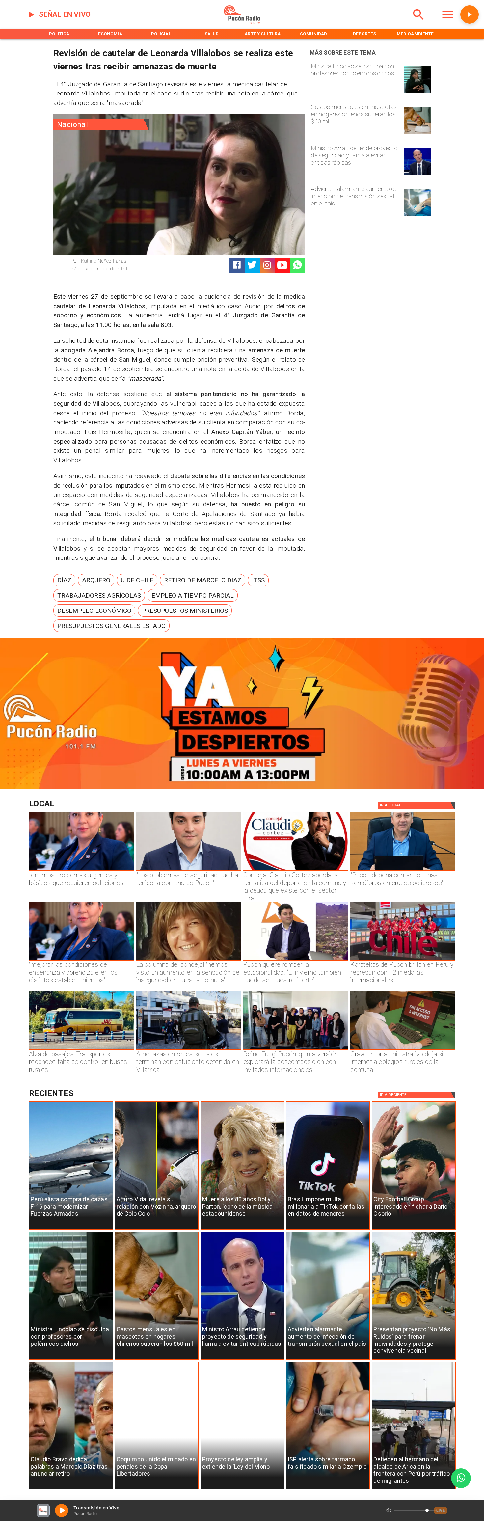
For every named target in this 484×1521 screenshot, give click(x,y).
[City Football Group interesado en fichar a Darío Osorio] (413, 1229)
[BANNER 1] (242, 787)
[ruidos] (413, 1359)
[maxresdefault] (295, 960)
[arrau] (417, 174)
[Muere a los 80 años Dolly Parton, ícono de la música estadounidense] (242, 1229)
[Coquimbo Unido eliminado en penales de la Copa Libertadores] (157, 1489)
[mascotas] (417, 133)
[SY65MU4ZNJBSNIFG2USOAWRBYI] (188, 1049)
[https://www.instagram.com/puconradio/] (267, 265)
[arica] (413, 1489)
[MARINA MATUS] (81, 870)
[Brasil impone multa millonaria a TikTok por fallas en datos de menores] (328, 1229)
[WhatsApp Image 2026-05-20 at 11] (188, 960)
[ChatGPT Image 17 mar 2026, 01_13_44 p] (402, 1049)
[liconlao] (417, 92)
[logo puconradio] (242, 22)
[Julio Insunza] (402, 870)
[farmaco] (328, 1489)
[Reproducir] (469, 14)
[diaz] (71, 1489)
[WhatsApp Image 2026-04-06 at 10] (295, 1049)
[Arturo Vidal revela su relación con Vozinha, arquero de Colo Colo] (157, 1229)
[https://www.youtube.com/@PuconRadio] (282, 265)
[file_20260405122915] (81, 1049)
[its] (417, 215)
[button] (64, 580)
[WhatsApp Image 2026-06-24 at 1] (188, 870)
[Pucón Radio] (418, 22)
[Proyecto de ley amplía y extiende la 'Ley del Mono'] (242, 1489)
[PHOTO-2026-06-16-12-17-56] (295, 870)
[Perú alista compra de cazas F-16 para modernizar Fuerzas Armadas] (71, 1229)
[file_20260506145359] (402, 960)
